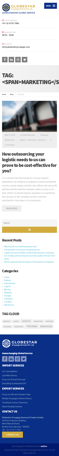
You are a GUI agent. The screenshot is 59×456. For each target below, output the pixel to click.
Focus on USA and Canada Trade (16, 394)
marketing (31, 140)
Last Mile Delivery (9, 375)
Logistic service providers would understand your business (29, 253)
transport (41, 140)
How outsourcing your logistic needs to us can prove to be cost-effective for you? (29, 162)
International (9, 283)
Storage (7, 296)
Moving (7, 289)
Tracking (7, 327)
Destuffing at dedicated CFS (14, 383)
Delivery (7, 280)
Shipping (44, 135)
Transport (8, 299)
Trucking (8, 302)
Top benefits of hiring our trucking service (22, 250)
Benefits (6, 321)
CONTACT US (12, 435)
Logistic (7, 286)
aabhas (44, 446)
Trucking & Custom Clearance (15, 402)
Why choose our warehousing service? (20, 246)
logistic (22, 140)
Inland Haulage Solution (12, 406)
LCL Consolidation (9, 371)
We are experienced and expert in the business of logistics (29, 262)
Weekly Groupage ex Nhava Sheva (16, 398)
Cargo (6, 277)
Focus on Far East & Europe (13, 379)
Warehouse (10, 140)
